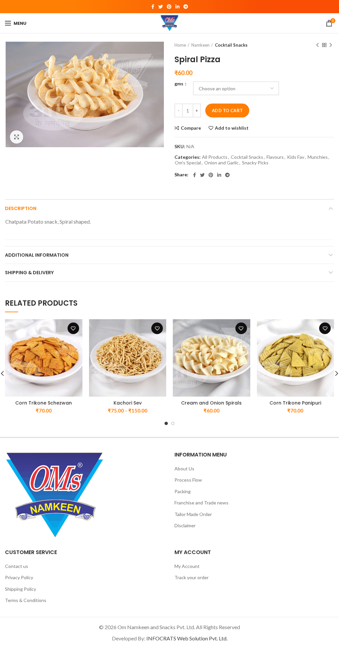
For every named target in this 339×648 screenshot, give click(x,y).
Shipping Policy (20, 589)
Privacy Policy (19, 577)
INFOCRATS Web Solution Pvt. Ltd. (186, 638)
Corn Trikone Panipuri (295, 403)
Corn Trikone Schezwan (43, 403)
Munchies (318, 157)
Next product (330, 45)
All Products (214, 157)
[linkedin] (177, 6)
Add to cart (227, 110)
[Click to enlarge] (16, 137)
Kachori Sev (128, 403)
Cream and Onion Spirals (211, 403)
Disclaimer (185, 525)
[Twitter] (160, 6)
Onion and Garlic (221, 162)
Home (180, 45)
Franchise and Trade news (201, 502)
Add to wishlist (232, 128)
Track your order (191, 577)
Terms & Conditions (25, 600)
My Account (187, 566)
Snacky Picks (255, 162)
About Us (184, 468)
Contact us (16, 566)
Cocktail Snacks (231, 45)
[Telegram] (185, 6)
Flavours (275, 157)
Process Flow (188, 480)
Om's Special (188, 162)
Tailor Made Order (193, 514)
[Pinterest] (169, 6)
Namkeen (200, 45)
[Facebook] (152, 6)
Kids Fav (295, 157)
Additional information (37, 255)
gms (179, 83)
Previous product (317, 45)
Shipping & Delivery (29, 272)
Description (20, 208)
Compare (191, 128)
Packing (182, 491)
